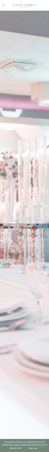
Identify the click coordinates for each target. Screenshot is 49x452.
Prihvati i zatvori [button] (33, 448)
